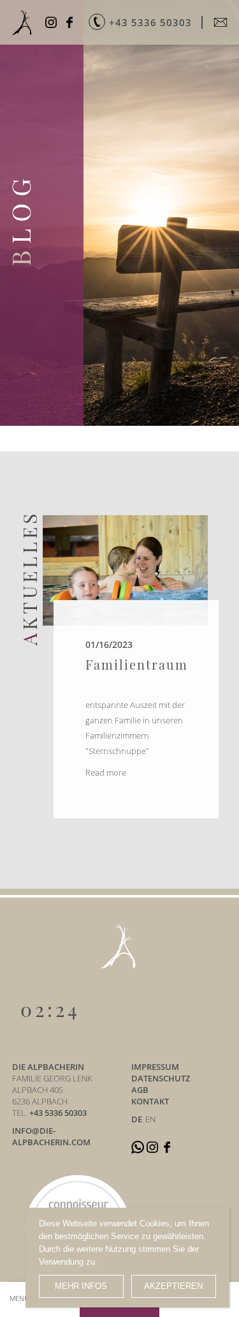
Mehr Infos (81, 1286)
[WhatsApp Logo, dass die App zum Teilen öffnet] (138, 1146)
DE (136, 1119)
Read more (105, 772)
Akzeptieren (173, 1286)
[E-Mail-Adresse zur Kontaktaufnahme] (222, 23)
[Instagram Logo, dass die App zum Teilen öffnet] (53, 23)
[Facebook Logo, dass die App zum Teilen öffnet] (71, 23)
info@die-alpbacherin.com (51, 1136)
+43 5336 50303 (58, 1112)
